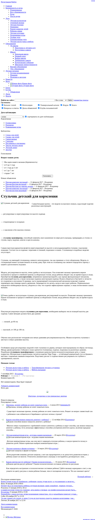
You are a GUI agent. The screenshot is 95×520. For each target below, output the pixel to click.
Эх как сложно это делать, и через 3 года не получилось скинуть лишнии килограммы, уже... (38, 498)
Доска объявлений (29, 108)
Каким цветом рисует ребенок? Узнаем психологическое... (29, 462)
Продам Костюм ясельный (16, 184)
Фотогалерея (27, 105)
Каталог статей (10, 105)
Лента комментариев (9, 504)
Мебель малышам (39, 370)
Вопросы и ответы (11, 108)
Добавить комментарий (10, 386)
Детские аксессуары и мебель (17, 368)
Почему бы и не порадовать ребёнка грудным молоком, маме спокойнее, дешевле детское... (37, 486)
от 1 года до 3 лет (11, 168)
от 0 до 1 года (9, 165)
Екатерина (70, 420)
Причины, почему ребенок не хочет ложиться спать (26, 405)
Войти (13, 2)
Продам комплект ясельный (17, 182)
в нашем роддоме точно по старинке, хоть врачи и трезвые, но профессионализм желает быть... (38, 490)
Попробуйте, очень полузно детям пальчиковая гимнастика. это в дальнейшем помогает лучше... (39, 494)
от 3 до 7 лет (9, 171)
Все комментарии (8, 507)
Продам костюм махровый (16, 191)
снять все (92, 519)
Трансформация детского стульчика (46, 368)
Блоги (74, 105)
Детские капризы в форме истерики (20, 449)
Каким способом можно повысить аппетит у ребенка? (27, 420)
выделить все (86, 519)
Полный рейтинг (84, 477)
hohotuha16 (65, 405)
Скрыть (93, 0)
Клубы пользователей (49, 108)
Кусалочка (19, 374)
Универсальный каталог (49, 105)
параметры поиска (81, 100)
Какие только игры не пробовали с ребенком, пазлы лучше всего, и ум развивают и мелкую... (38, 481)
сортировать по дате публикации (40, 117)
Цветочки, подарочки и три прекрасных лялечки (47, 396)
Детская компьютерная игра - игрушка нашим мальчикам (29, 435)
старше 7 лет (9, 173)
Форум (65, 105)
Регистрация (6, 2)
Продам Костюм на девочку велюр (19, 186)
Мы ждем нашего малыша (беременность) (20, 162)
